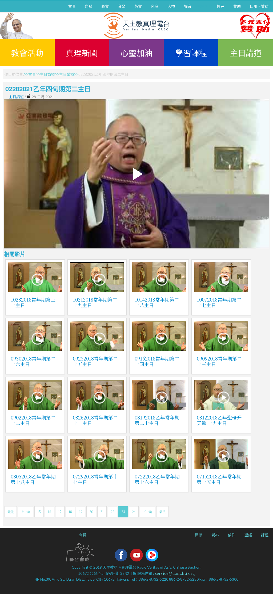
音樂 (121, 6)
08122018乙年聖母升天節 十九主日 (219, 420)
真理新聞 (82, 52)
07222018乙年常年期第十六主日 (157, 479)
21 (102, 511)
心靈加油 (136, 52)
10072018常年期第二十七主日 (219, 302)
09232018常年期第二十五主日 (95, 361)
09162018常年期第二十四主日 (157, 361)
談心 (215, 534)
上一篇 (25, 511)
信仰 (231, 534)
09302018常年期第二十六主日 (33, 361)
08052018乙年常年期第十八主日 (33, 479)
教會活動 (27, 52)
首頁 (72, 6)
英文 (138, 6)
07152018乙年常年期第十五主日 (219, 479)
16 (49, 511)
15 (39, 511)
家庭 (154, 6)
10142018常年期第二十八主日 (157, 302)
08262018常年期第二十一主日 (95, 420)
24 (134, 511)
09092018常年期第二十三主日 (219, 361)
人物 (171, 6)
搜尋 (220, 6)
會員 (82, 534)
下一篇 (147, 511)
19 (80, 511)
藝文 (105, 6)
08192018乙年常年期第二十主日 (157, 420)
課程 (264, 534)
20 (91, 511)
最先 (10, 511)
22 (112, 511)
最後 (162, 511)
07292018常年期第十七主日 (95, 479)
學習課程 (191, 52)
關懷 (198, 534)
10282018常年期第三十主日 (33, 302)
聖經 (248, 534)
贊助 (237, 6)
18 (70, 511)
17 (60, 511)
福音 (187, 6)
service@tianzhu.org (175, 573)
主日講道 (246, 52)
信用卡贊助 (259, 6)
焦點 (88, 6)
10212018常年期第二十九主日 (95, 302)
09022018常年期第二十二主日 (33, 420)
